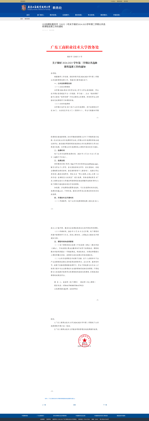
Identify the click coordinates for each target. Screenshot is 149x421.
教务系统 (119, 1)
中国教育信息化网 (80, 415)
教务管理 (53, 15)
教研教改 (104, 15)
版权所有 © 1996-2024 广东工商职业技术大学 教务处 (64, 419)
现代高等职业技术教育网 (59, 415)
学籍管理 (116, 15)
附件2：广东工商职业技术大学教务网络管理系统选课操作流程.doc (60, 398)
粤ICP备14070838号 (104, 419)
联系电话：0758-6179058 (84, 419)
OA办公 (113, 1)
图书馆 (126, 1)
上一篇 (44, 405)
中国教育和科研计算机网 (101, 415)
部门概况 (40, 15)
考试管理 (91, 15)
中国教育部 (25, 415)
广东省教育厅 (40, 415)
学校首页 (22, 1)
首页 (28, 15)
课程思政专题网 (121, 415)
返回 (74, 405)
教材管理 (78, 15)
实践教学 (66, 15)
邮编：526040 (95, 419)
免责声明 (48, 419)
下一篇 (105, 405)
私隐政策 (42, 419)
